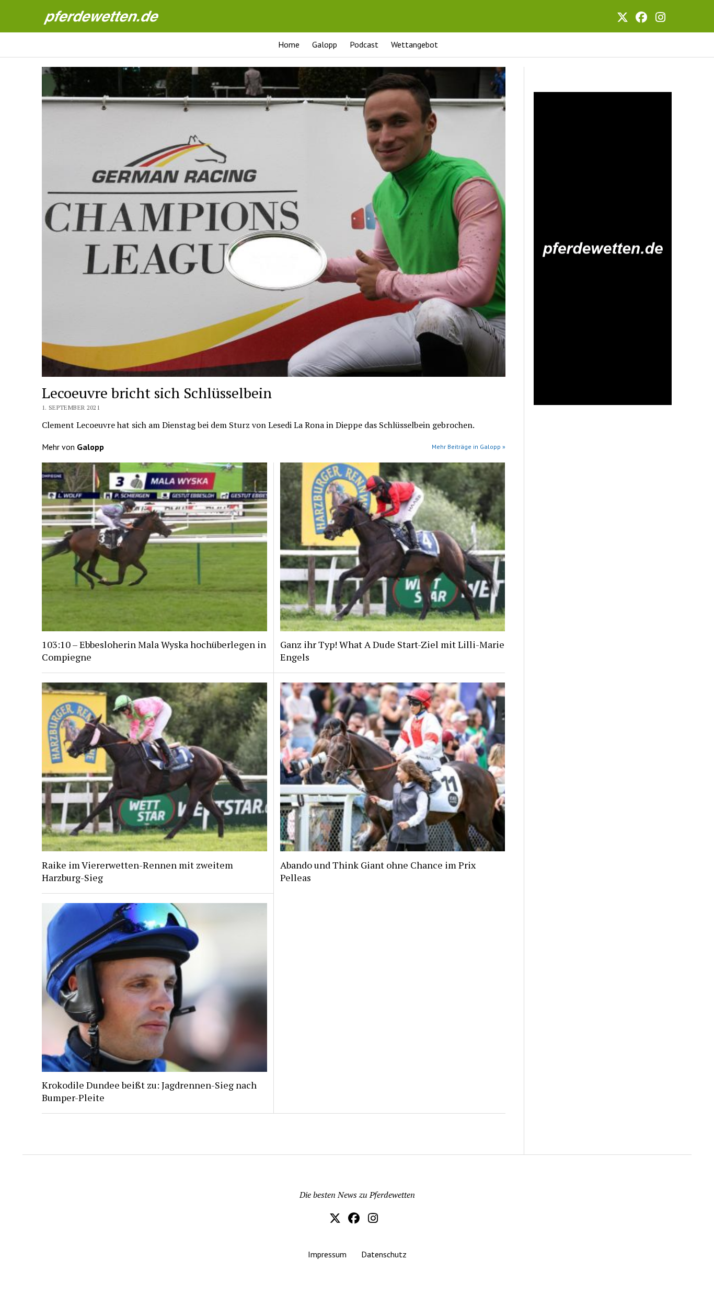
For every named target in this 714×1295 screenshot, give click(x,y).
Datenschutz (384, 1254)
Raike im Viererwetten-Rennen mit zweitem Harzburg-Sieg (137, 871)
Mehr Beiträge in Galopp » (468, 446)
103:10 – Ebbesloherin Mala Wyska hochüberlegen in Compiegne (154, 650)
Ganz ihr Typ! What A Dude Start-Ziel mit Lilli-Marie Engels (392, 650)
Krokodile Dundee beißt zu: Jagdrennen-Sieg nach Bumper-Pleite (149, 1091)
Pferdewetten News (112, 16)
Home (289, 44)
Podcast (364, 44)
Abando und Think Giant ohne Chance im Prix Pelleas (378, 871)
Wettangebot (414, 44)
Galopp (324, 44)
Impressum (327, 1254)
